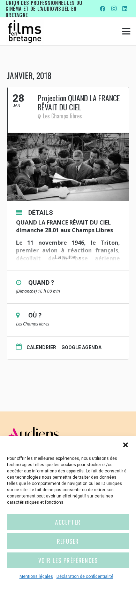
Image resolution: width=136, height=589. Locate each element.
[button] (125, 444)
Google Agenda (81, 347)
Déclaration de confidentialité (84, 576)
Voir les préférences (68, 560)
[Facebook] (102, 8)
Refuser (68, 541)
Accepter (68, 522)
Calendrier (41, 347)
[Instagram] (113, 8)
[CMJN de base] (25, 31)
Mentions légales (36, 576)
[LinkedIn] (124, 8)
